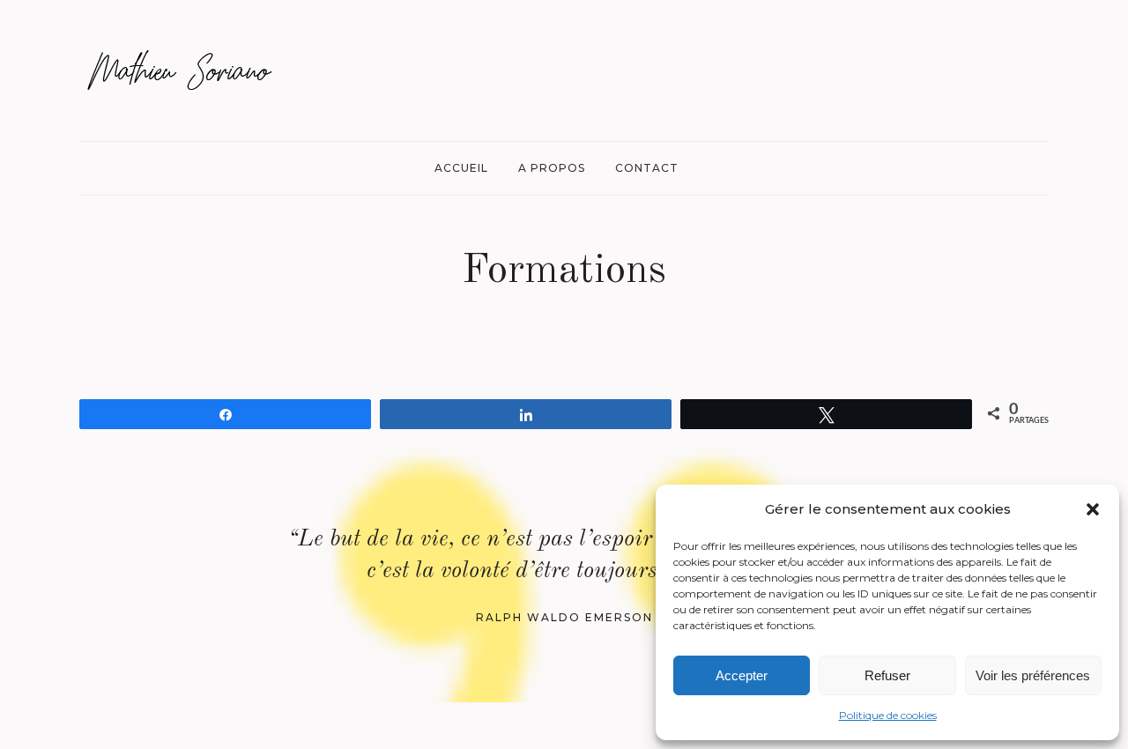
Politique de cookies (888, 715)
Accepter (742, 675)
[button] (1093, 509)
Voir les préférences (1033, 675)
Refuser (887, 675)
